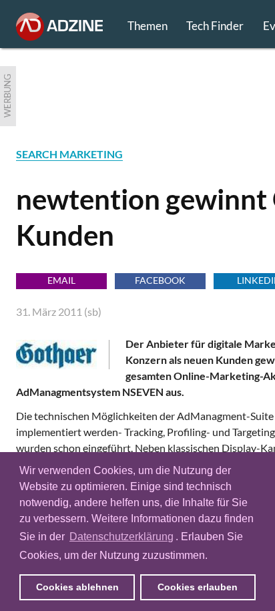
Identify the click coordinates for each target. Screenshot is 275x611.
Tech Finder (215, 26)
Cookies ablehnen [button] (77, 587)
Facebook (160, 280)
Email (61, 280)
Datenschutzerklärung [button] (121, 536)
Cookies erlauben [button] (198, 587)
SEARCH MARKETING (69, 154)
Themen (147, 26)
